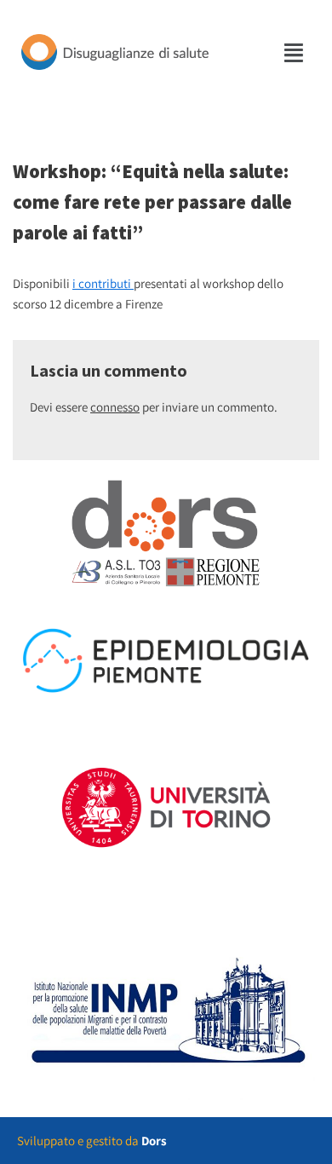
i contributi (103, 283)
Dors (154, 1140)
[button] (295, 52)
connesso (115, 407)
